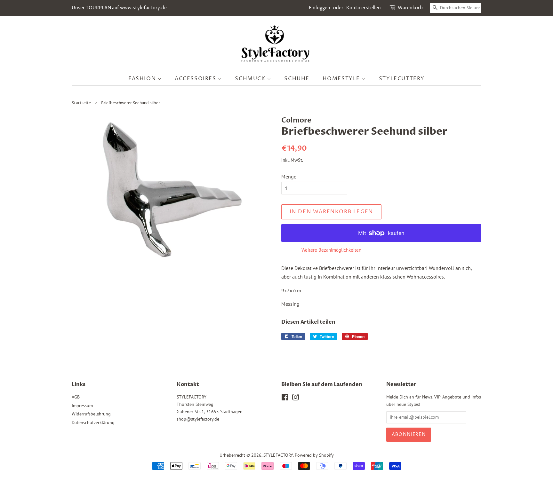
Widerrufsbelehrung (91, 414)
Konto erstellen (363, 8)
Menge (288, 176)
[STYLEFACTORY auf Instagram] (295, 398)
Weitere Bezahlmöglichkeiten (331, 250)
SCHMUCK (251, 78)
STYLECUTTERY (402, 78)
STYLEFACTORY (278, 455)
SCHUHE (296, 78)
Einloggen (319, 8)
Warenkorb (410, 8)
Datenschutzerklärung (93, 422)
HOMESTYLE (342, 78)
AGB (76, 397)
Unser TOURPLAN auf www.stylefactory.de (119, 8)
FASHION (143, 78)
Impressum (82, 405)
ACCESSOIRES (196, 78)
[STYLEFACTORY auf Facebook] (285, 398)
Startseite (81, 103)
